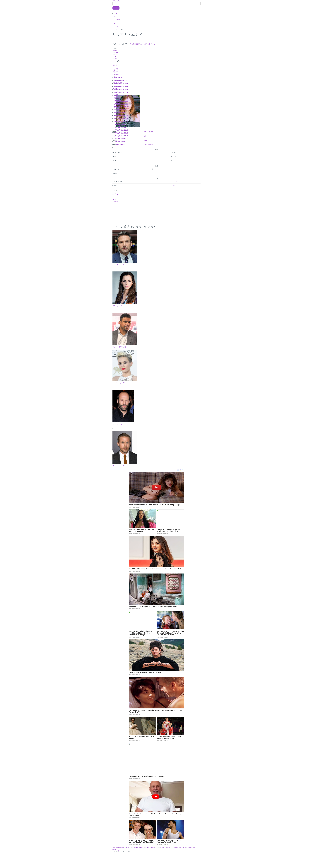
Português (178, 847)
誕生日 (116, 16)
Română (184, 847)
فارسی (118, 850)
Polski (173, 847)
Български (115, 847)
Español (136, 847)
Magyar (149, 847)
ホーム (116, 23)
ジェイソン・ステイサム (120, 424)
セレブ (116, 13)
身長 (131, 44)
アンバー (117, 86)
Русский (189, 847)
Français (140, 847)
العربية (198, 847)
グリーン (117, 89)
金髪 (115, 110)
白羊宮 (116, 69)
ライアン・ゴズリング (119, 465)
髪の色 (153, 44)
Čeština (121, 847)
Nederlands (168, 847)
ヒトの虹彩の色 (145, 44)
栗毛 (115, 95)
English (131, 847)
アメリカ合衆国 (148, 144)
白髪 (115, 104)
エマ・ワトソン (117, 306)
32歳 (145, 136)
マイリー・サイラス (118, 383)
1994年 (146, 132)
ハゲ (115, 92)
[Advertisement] (156, 213)
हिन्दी (145, 847)
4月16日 (150, 132)
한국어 (162, 847)
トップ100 (117, 19)
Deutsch (126, 847)
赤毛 (115, 107)
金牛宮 (116, 72)
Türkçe (194, 847)
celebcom (117, 1)
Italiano (153, 847)
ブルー (175, 181)
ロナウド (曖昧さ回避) (119, 347)
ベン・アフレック (118, 264)
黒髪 (115, 121)
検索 (116, 8)
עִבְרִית (114, 850)
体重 (134, 44)
